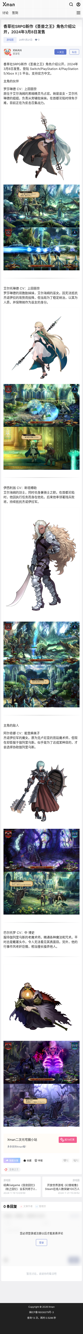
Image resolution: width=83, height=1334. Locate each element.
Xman (51, 1306)
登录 (41, 1242)
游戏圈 (10, 39)
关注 (61, 52)
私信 (74, 52)
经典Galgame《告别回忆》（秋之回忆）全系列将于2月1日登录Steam (20, 1188)
